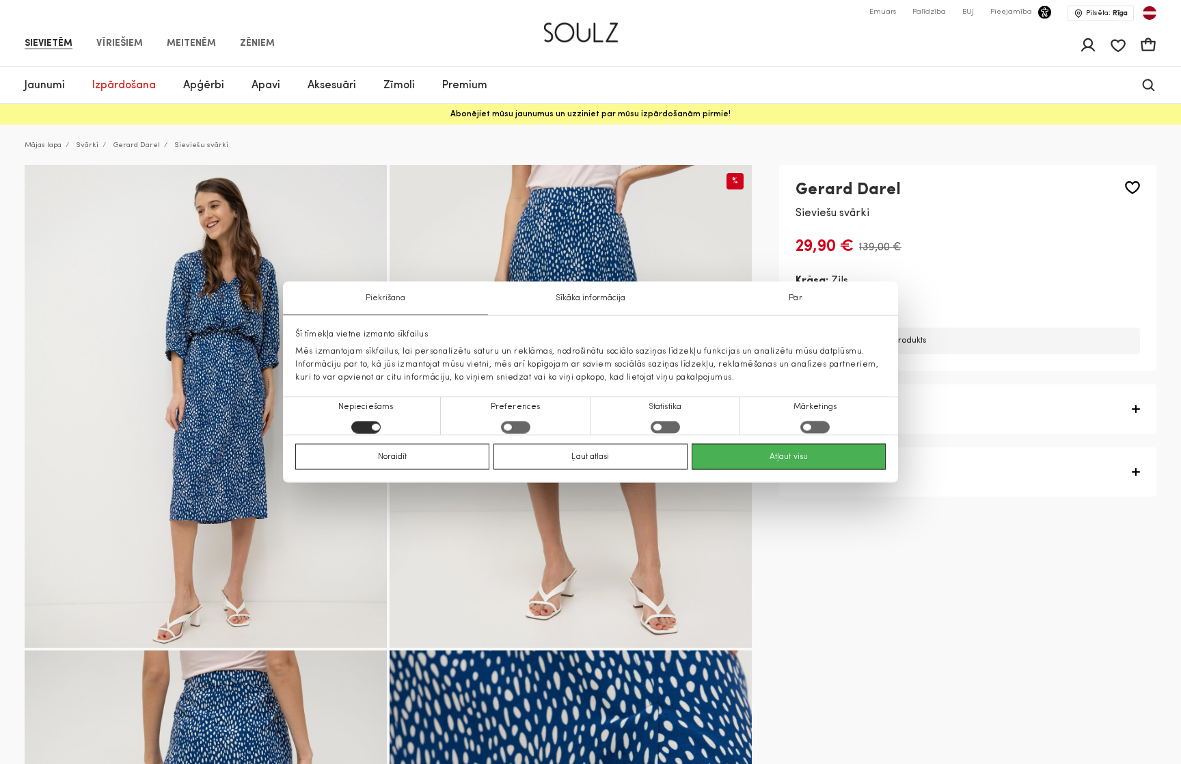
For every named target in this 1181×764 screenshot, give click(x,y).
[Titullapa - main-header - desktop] (591, 26)
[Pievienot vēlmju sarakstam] (1132, 187)
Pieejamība (1011, 12)
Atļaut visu (789, 457)
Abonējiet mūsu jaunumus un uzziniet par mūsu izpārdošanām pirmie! (590, 114)
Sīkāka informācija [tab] (591, 297)
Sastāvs (816, 471)
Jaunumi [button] (45, 85)
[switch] (515, 427)
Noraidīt (392, 457)
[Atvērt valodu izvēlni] (1149, 13)
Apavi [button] (266, 85)
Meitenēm (191, 44)
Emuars (882, 12)
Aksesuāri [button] (332, 85)
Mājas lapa (43, 145)
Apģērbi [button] (203, 85)
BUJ (968, 12)
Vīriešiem (119, 44)
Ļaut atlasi (590, 457)
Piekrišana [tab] (386, 297)
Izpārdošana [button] (124, 85)
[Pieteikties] (1088, 45)
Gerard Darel (136, 145)
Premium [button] (464, 85)
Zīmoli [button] (399, 85)
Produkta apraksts (844, 409)
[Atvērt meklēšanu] (1148, 85)
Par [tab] (795, 297)
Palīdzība (929, 12)
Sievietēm (48, 44)
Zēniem (257, 44)
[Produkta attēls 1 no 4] (206, 406)
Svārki (87, 145)
